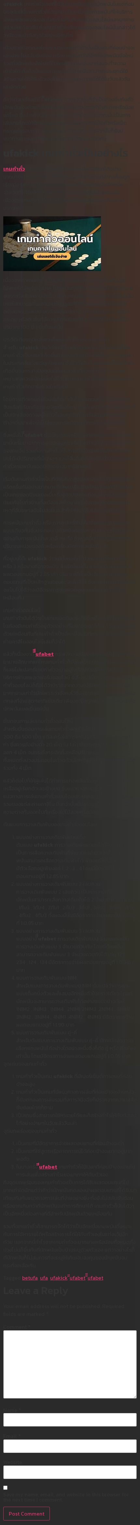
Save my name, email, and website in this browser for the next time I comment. (66, 1497)
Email (12, 1436)
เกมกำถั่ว (14, 169)
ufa (44, 1278)
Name (12, 1410)
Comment (17, 1327)
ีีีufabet (44, 654)
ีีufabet (48, 1167)
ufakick (58, 1278)
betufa (30, 1278)
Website (12, 1462)
